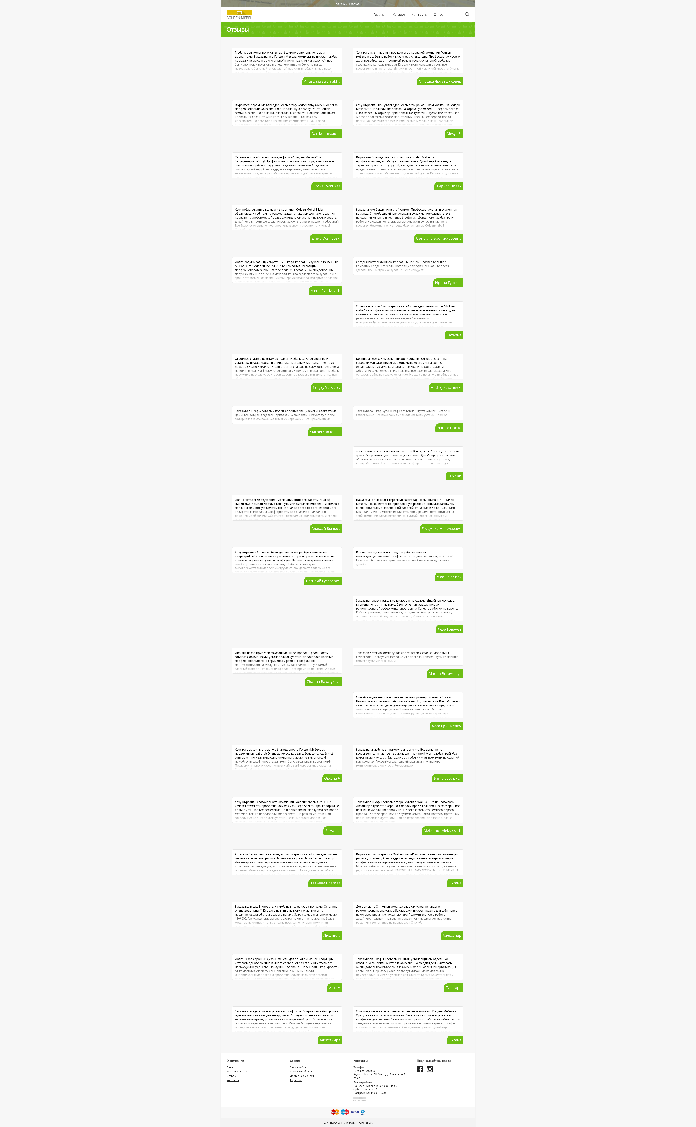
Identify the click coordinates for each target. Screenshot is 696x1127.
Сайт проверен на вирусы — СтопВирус (348, 1122)
